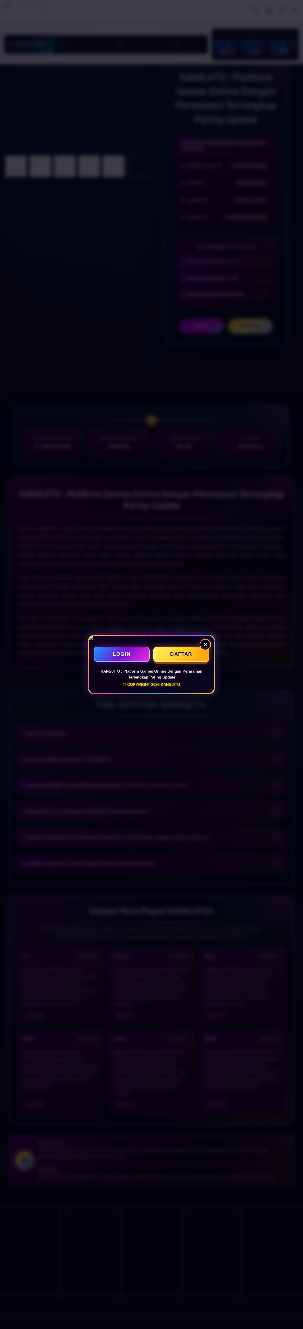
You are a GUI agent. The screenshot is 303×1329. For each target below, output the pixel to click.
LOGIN (121, 654)
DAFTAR (181, 654)
